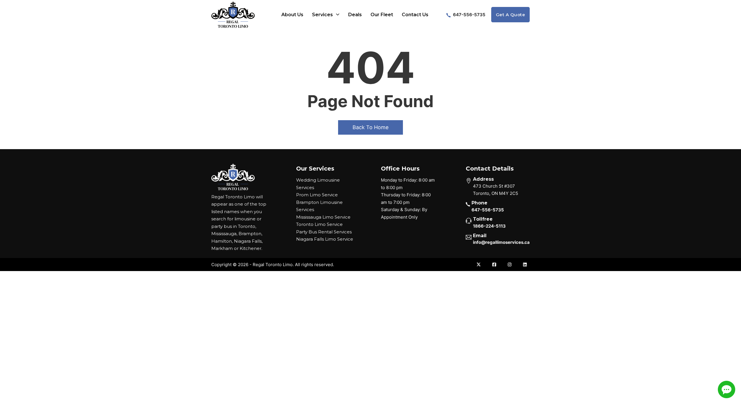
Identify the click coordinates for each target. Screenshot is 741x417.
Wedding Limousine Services (318, 183)
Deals (355, 14)
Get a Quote (510, 14)
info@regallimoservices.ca (501, 242)
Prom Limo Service (317, 194)
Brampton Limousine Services (319, 206)
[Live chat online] (726, 389)
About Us (292, 14)
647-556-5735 (468, 14)
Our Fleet (381, 14)
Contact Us (415, 14)
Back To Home (370, 127)
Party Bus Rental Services (324, 232)
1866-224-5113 (489, 226)
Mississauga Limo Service (323, 217)
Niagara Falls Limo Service (324, 239)
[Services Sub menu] (338, 14)
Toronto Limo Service (319, 224)
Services (322, 14)
